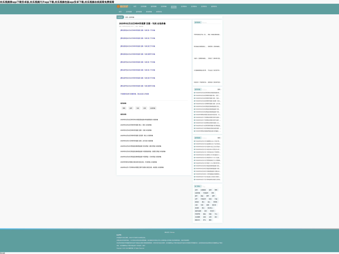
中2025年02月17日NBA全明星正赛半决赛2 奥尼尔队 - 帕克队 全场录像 (208, 117)
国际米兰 (197, 220)
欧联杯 (197, 202)
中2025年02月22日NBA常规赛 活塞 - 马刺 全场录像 (208, 98)
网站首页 (167, 232)
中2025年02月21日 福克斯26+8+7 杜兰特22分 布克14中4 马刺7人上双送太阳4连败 (208, 144)
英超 (202, 196)
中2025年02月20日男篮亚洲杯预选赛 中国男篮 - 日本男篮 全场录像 (208, 112)
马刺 (137, 108)
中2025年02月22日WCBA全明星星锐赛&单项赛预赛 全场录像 (208, 93)
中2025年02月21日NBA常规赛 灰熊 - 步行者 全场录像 (208, 103)
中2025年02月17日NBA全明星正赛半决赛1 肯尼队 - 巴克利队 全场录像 (208, 120)
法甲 (196, 199)
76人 (216, 214)
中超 (216, 199)
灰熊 (204, 217)
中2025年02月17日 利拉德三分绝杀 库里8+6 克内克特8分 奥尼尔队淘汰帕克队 (208, 177)
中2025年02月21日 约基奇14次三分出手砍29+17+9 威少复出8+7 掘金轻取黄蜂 (208, 146)
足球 (196, 190)
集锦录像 (149, 12)
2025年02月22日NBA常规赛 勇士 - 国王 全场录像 (136, 125)
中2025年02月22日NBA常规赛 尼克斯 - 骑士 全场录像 (208, 101)
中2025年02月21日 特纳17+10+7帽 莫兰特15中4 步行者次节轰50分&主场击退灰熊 (208, 163)
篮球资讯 (214, 6)
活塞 (144, 108)
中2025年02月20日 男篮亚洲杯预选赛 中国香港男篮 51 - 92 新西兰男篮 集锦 (208, 168)
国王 (205, 211)
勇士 (203, 202)
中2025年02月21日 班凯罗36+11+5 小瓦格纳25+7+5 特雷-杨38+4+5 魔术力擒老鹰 (208, 157)
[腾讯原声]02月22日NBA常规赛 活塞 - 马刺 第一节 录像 (138, 62)
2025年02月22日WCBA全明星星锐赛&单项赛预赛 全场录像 (139, 120)
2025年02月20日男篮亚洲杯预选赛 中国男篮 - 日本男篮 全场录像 (141, 157)
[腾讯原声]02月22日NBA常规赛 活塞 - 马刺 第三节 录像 (138, 78)
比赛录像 (152, 108)
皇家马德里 (198, 211)
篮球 (131, 108)
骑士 (203, 208)
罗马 (204, 220)
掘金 (204, 214)
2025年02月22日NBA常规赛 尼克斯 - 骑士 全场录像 (137, 135)
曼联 (210, 220)
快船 (210, 214)
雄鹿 (207, 205)
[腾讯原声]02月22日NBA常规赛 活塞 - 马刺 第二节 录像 (138, 70)
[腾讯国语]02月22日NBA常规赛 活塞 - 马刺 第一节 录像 (138, 30)
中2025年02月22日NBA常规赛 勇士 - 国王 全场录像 (208, 95)
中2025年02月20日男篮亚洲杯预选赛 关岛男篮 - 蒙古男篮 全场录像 (208, 106)
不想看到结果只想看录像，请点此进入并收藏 (135, 94)
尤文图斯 (197, 217)
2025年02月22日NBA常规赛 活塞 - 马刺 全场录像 (136, 130)
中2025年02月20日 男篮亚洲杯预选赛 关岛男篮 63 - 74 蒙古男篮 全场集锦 (208, 166)
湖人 (209, 202)
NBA (124, 108)
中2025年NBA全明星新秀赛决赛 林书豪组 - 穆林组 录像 (208, 131)
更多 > (219, 89)
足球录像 (163, 6)
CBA (212, 193)
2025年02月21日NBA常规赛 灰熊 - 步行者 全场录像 (137, 141)
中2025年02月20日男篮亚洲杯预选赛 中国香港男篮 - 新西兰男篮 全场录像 (208, 109)
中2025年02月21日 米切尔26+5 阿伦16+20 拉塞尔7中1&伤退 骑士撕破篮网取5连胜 (208, 149)
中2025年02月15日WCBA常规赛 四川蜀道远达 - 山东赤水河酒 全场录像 (208, 125)
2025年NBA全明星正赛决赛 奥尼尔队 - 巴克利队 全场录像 (139, 162)
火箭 (196, 205)
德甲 (213, 196)
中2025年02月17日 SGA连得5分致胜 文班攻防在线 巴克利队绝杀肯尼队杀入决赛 (208, 179)
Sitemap (172, 232)
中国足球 (203, 199)
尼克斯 (197, 208)
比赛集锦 (203, 190)
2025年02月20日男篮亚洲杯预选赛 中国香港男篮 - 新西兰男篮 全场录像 (143, 151)
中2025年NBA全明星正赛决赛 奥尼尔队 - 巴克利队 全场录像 (208, 114)
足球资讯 (204, 6)
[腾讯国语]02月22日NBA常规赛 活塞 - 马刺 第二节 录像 (138, 38)
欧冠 (210, 199)
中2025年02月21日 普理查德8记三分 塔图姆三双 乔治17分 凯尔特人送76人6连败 (208, 160)
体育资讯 (159, 12)
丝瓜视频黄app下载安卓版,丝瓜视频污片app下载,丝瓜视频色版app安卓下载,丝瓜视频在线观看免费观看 (57, 2)
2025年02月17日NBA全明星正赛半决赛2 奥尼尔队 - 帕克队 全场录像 (142, 167)
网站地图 (2, 253)
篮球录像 (174, 6)
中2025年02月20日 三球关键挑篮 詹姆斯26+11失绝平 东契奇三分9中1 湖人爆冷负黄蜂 (208, 174)
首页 (134, 6)
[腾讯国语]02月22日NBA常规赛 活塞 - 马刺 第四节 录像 (138, 54)
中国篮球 (205, 193)
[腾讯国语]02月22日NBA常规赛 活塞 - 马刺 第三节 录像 (138, 46)
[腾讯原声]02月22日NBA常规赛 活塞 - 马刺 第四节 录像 (138, 86)
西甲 (207, 196)
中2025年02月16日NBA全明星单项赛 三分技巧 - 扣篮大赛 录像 (208, 123)
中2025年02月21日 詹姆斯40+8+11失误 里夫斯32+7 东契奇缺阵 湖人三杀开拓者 (208, 141)
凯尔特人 (210, 208)
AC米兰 (212, 211)
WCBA (215, 202)
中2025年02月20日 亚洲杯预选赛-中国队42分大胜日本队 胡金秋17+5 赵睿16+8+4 (208, 171)
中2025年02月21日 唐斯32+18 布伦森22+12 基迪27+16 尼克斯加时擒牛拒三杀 (208, 155)
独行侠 (214, 205)
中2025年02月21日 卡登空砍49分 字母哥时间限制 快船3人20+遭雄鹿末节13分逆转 (208, 152)
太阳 (210, 217)
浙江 (216, 217)
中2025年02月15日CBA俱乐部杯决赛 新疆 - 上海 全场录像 (208, 128)
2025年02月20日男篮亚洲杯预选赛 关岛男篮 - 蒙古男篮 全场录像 (141, 146)
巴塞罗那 (197, 214)
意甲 (196, 196)
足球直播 (143, 6)
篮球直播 (153, 6)
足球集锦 (184, 6)
